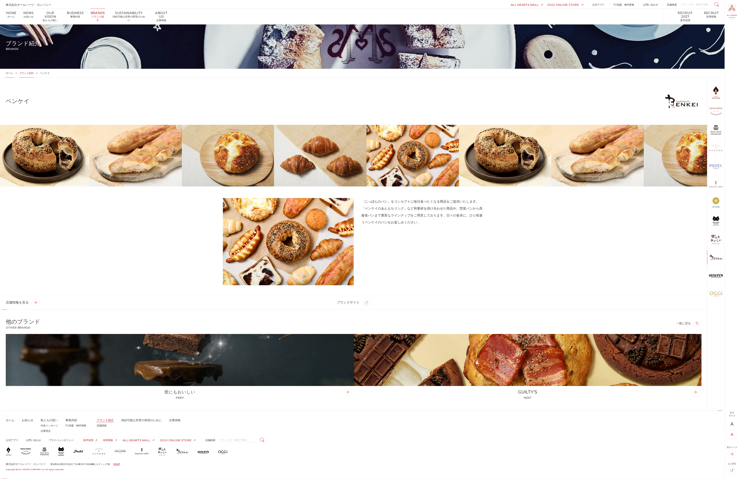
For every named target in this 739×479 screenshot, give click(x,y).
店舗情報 (102, 425)
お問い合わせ (33, 440)
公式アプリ (12, 440)
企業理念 (46, 430)
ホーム (9, 73)
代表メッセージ (49, 425)
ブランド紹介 (26, 73)
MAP (116, 464)
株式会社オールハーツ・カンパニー (28, 5)
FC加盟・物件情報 (75, 425)
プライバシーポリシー (61, 440)
